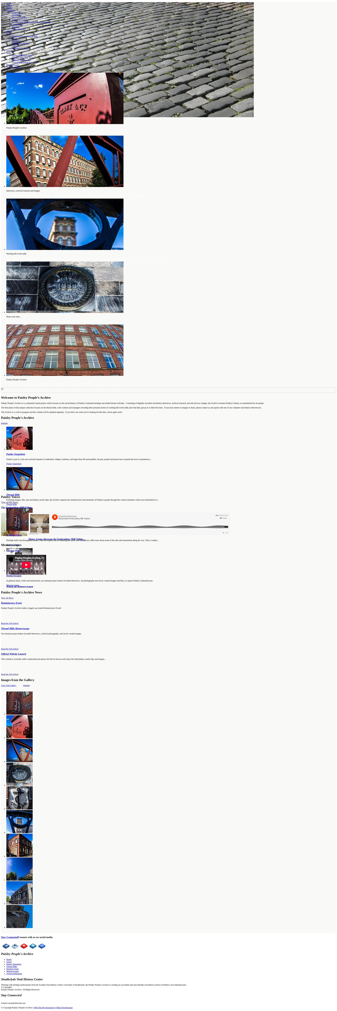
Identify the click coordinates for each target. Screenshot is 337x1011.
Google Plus (41, 945)
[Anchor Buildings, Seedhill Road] (19, 903)
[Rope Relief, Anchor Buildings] (19, 785)
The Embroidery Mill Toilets (16, 507)
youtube (23, 945)
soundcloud (32, 945)
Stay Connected (9, 937)
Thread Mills (13, 550)
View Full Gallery (9, 685)
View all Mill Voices (9, 502)
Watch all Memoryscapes (19, 586)
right (6, 423)
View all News (7, 598)
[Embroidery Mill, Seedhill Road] (19, 927)
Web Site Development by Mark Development (53, 1008)
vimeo (14, 945)
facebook (5, 945)
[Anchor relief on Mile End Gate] (19, 809)
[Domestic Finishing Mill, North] (19, 832)
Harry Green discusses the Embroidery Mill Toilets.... (57, 539)
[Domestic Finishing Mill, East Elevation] (19, 880)
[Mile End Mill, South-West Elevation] (19, 714)
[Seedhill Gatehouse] (19, 856)
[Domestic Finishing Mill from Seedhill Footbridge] (19, 761)
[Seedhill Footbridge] (19, 738)
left (2, 423)
